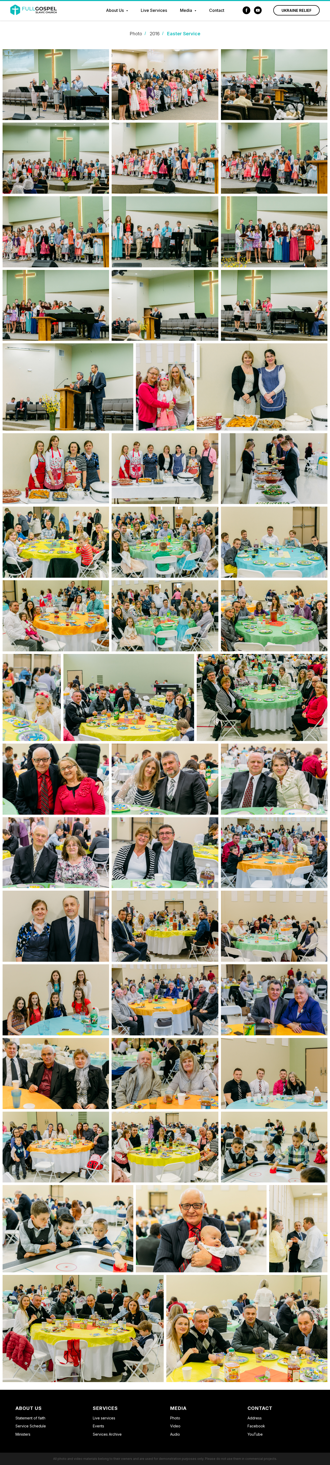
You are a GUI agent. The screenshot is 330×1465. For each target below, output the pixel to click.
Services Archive (107, 1434)
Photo (136, 33)
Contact (216, 10)
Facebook (256, 1426)
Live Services (154, 10)
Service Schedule (30, 1426)
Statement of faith (30, 1418)
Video (175, 1426)
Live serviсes (104, 1418)
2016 (155, 33)
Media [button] (186, 10)
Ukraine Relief (296, 10)
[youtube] (258, 10)
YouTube (255, 1434)
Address (255, 1418)
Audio (175, 1434)
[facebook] (246, 10)
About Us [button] (115, 10)
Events (98, 1426)
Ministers (22, 1434)
